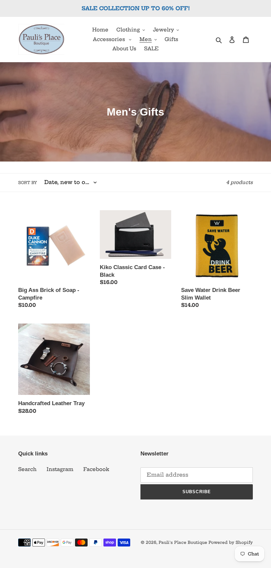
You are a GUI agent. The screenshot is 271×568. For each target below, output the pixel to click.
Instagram (60, 469)
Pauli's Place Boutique (183, 542)
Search (27, 469)
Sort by (27, 182)
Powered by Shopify (231, 542)
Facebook (96, 469)
